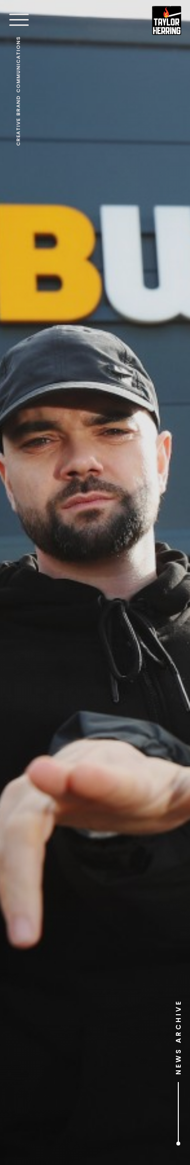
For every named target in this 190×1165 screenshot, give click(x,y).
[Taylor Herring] (166, 20)
